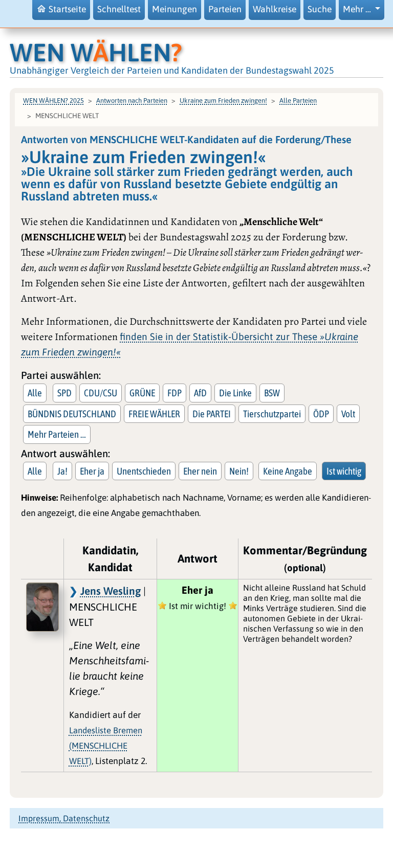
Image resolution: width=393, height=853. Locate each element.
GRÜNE (142, 392)
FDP (174, 392)
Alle (35, 392)
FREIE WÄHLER (154, 413)
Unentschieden (144, 471)
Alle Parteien (298, 100)
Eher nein (200, 471)
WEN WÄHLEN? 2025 (53, 100)
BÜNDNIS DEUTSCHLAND (72, 413)
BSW (272, 392)
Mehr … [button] (358, 9)
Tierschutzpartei (272, 413)
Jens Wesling (110, 591)
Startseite (67, 9)
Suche (320, 9)
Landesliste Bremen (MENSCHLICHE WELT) (105, 745)
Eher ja (92, 471)
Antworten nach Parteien (131, 100)
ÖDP (321, 413)
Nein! (239, 471)
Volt (348, 413)
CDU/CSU (100, 392)
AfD (200, 392)
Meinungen (174, 9)
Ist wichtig (343, 471)
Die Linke (235, 392)
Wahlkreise (274, 9)
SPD (64, 392)
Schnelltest (119, 9)
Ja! (62, 471)
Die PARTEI (211, 413)
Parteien (225, 9)
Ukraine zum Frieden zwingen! (223, 100)
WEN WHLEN (96, 52)
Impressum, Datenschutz (64, 818)
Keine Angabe (287, 471)
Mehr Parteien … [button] (57, 434)
